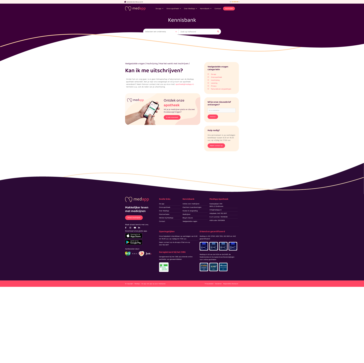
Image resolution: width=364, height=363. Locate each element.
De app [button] (158, 8)
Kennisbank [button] (204, 8)
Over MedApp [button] (189, 8)
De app (213, 74)
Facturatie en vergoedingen (221, 89)
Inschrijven (229, 8)
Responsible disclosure (230, 283)
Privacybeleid (209, 283)
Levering (214, 83)
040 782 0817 (164, 245)
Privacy (213, 86)
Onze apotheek (216, 77)
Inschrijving (215, 80)
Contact (218, 8)
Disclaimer (218, 283)
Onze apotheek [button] (172, 8)
